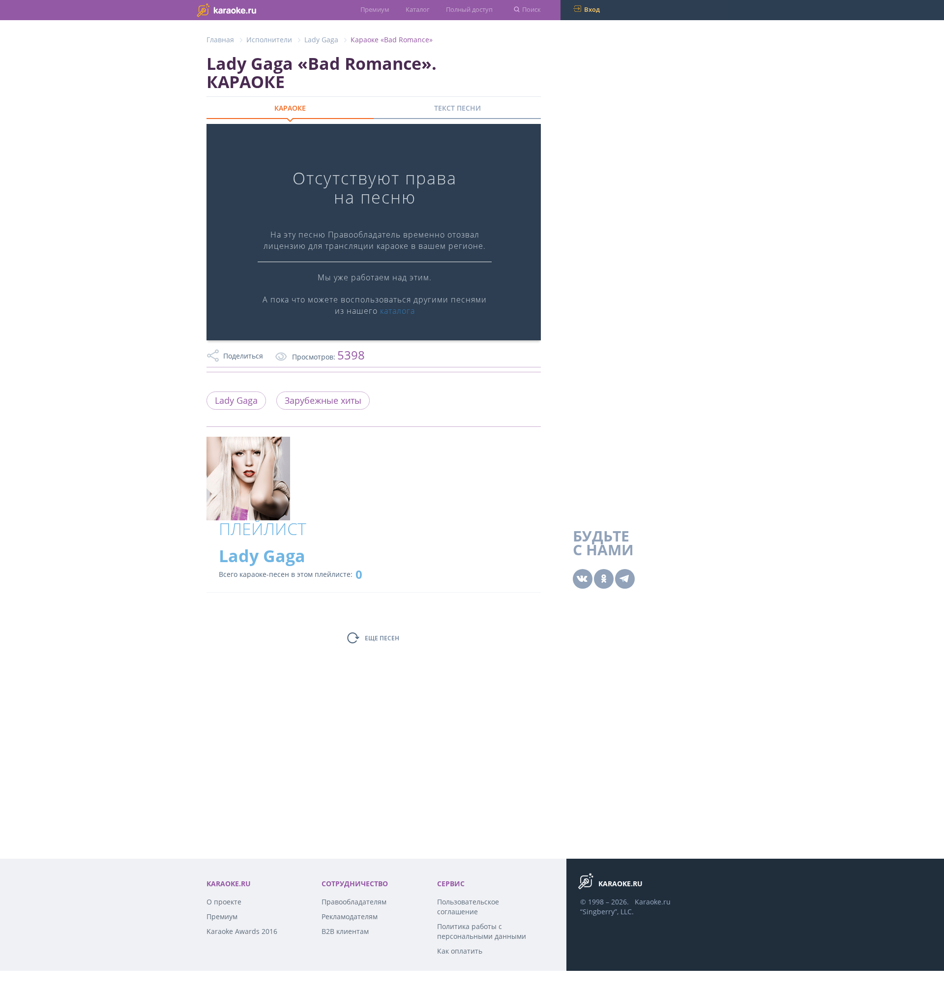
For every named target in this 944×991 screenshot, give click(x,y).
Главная (220, 39)
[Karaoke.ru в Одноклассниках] (604, 579)
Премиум (374, 9)
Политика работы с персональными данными (481, 931)
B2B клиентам (345, 931)
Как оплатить (459, 951)
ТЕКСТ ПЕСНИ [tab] (457, 108)
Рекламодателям (350, 916)
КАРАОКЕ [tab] (290, 108)
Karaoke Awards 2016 (241, 931)
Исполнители (269, 39)
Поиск (531, 9)
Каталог (418, 9)
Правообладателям (354, 901)
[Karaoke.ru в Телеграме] (625, 579)
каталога (397, 310)
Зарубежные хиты (323, 400)
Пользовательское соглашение (468, 906)
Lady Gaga (321, 39)
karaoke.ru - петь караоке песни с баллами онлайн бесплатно (246, 9)
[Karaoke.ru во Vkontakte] (582, 579)
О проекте (223, 901)
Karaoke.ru (653, 901)
